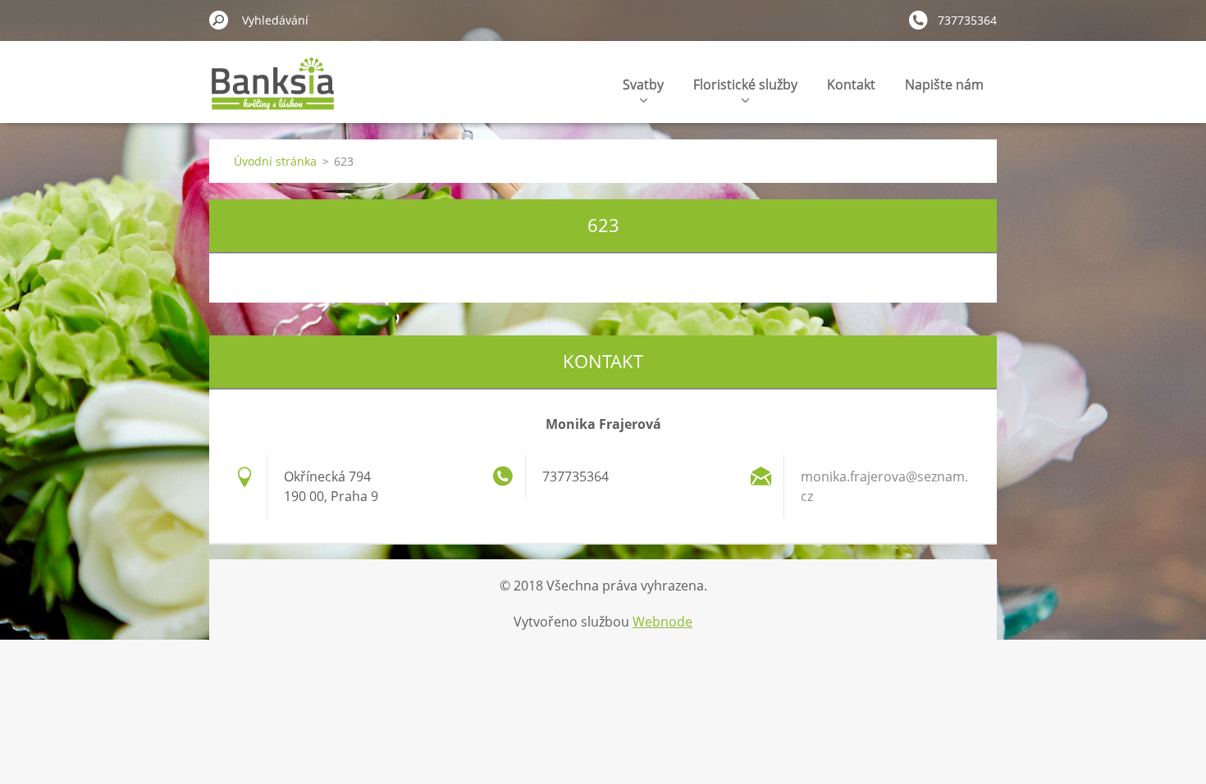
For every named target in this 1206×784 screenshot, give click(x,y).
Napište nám (944, 84)
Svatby (643, 84)
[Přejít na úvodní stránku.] (272, 93)
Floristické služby (745, 84)
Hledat (219, 19)
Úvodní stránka (275, 161)
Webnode (662, 622)
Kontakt (851, 84)
